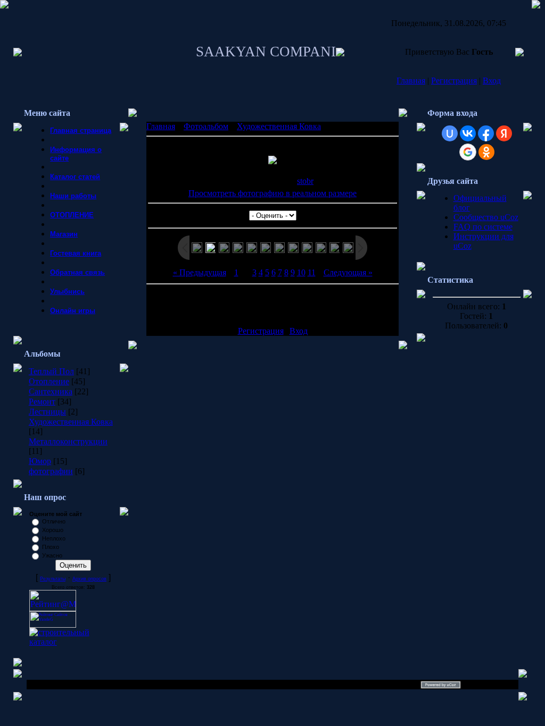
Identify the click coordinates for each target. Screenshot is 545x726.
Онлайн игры (72, 311)
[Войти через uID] (450, 133)
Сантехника (50, 391)
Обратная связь (77, 272)
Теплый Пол (51, 371)
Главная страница (80, 130)
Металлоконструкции (68, 441)
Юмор (40, 461)
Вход (492, 80)
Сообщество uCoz (485, 217)
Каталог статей (75, 177)
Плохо (50, 547)
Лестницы (47, 411)
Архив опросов (89, 578)
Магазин (64, 234)
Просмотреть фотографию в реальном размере (272, 193)
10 (301, 272)
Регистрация (454, 80)
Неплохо (53, 538)
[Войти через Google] (467, 152)
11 (312, 272)
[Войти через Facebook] (486, 133)
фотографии (51, 471)
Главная (411, 80)
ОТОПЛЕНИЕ (72, 215)
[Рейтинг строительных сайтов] (73, 641)
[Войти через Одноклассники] (486, 152)
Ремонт (42, 401)
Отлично (53, 521)
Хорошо (52, 530)
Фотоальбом (206, 126)
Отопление (49, 381)
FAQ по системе (483, 226)
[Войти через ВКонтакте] (468, 133)
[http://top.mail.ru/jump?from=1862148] (52, 608)
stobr (305, 180)
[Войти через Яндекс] (504, 133)
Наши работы (73, 196)
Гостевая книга (75, 253)
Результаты (52, 578)
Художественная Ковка (71, 421)
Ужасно (52, 555)
